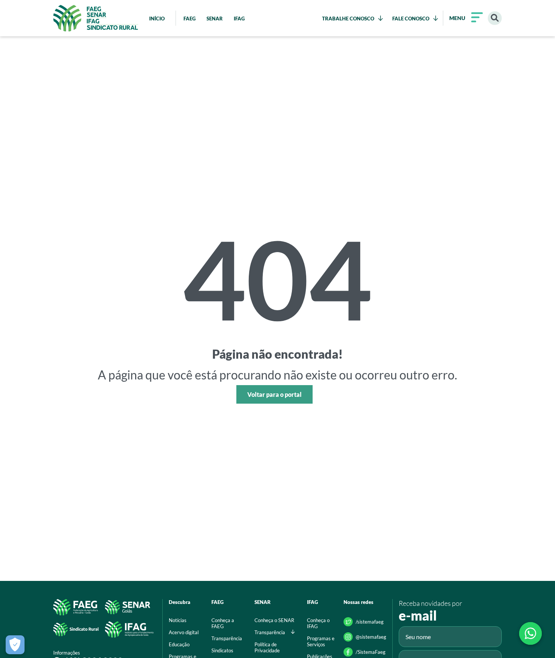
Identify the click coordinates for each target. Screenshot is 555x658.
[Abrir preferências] (15, 644)
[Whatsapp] (530, 633)
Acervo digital (184, 632)
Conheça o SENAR (274, 620)
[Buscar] (495, 18)
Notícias (178, 620)
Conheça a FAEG (222, 623)
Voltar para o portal (274, 394)
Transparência (226, 638)
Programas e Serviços (321, 641)
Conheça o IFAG (318, 623)
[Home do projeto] (95, 18)
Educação (179, 644)
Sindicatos (222, 650)
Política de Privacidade (267, 647)
